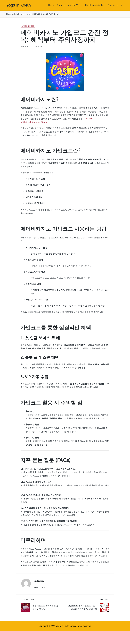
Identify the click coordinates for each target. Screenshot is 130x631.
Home (8, 14)
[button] (40, 587)
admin (39, 581)
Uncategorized (28, 26)
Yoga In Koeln (18, 5)
